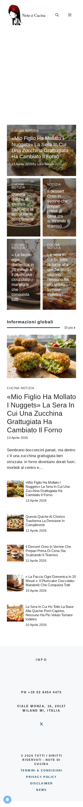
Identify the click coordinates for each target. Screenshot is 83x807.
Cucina (18, 130)
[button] (57, 15)
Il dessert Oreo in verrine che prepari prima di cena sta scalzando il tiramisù (58, 208)
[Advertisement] (41, 73)
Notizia (32, 130)
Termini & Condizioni (41, 770)
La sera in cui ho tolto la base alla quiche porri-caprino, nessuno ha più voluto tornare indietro (58, 274)
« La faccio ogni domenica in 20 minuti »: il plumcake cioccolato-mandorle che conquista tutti (23, 277)
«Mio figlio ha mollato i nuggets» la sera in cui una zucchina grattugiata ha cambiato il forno (40, 147)
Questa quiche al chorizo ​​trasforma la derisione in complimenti (23, 206)
